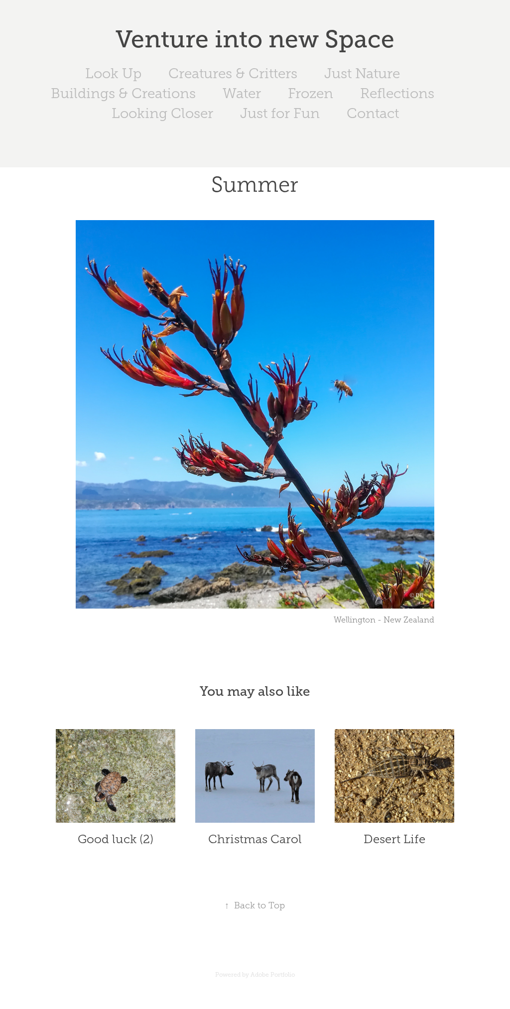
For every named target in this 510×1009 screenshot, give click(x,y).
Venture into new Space (255, 39)
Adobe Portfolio (273, 974)
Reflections (397, 93)
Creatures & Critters (232, 73)
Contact (373, 113)
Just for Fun (280, 113)
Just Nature (362, 73)
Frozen (310, 93)
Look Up (113, 73)
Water (242, 93)
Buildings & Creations (123, 93)
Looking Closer (162, 113)
